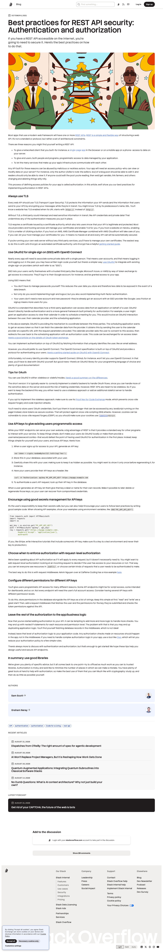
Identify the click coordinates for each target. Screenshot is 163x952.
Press (84, 881)
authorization (37, 726)
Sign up (149, 4)
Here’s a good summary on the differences (86, 377)
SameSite (103, 416)
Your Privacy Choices (118, 905)
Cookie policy (114, 900)
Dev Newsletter (144, 881)
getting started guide (109, 244)
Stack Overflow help (117, 881)
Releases (141, 888)
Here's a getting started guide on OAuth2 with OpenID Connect (78, 352)
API (10, 726)
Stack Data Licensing (66, 904)
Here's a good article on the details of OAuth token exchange (38, 337)
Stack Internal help (116, 884)
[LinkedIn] (142, 947)
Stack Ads (61, 908)
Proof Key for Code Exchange (90, 399)
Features (62, 881)
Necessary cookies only (29, 941)
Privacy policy (114, 897)
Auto (134, 947)
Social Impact (88, 888)
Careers (85, 884)
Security (62, 892)
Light (120, 947)
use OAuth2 (109, 262)
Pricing (61, 899)
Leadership (87, 877)
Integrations (64, 896)
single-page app (77, 150)
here (119, 572)
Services (60, 917)
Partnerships (62, 913)
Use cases (63, 888)
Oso (119, 637)
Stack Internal (63, 877)
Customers (63, 885)
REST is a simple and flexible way (102, 135)
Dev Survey (142, 892)
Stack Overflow (63, 922)
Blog (139, 877)
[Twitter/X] (146, 947)
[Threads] (150, 947)
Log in (138, 4)
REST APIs (80, 135)
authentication (21, 726)
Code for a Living (53, 726)
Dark (127, 947)
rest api (67, 726)
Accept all (11, 941)
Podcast (141, 884)
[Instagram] (154, 947)
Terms (110, 893)
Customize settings (13, 946)
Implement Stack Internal (119, 888)
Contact (111, 877)
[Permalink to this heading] (5, 196)
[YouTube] (158, 947)
